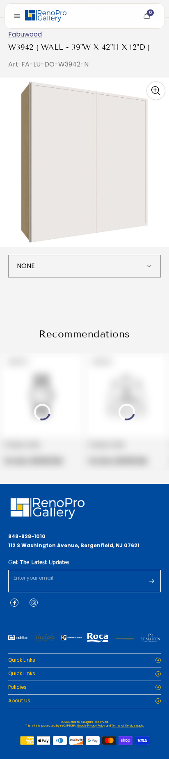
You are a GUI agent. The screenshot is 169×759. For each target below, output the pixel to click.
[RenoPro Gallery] (45, 16)
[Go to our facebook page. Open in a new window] (14, 602)
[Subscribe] (151, 581)
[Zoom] (156, 91)
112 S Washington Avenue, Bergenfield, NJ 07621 (73, 545)
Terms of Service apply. (128, 725)
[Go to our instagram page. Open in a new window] (34, 602)
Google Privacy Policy (91, 725)
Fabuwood (25, 34)
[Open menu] (17, 16)
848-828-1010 (27, 536)
